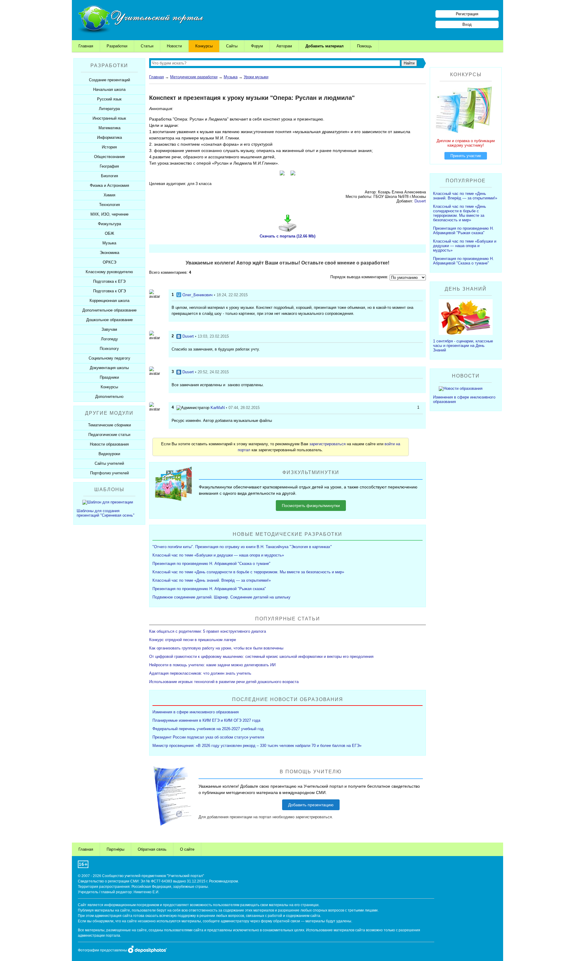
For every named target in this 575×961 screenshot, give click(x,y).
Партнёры (115, 849)
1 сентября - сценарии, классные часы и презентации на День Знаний (463, 345)
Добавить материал (324, 46)
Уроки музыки (256, 77)
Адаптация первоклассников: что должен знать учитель (200, 673)
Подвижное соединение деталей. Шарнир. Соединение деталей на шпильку (221, 597)
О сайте (187, 849)
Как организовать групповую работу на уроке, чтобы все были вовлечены (216, 648)
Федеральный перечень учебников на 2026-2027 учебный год (208, 729)
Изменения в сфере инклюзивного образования (195, 712)
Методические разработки (193, 77)
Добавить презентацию (311, 804)
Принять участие (465, 156)
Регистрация (467, 14)
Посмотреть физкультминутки (311, 505)
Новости (174, 46)
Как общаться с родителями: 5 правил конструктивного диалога (207, 631)
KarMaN (218, 407)
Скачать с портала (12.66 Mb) (287, 236)
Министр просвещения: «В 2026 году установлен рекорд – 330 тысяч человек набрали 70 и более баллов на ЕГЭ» (256, 745)
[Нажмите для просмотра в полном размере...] (282, 174)
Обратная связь (152, 849)
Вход (467, 24)
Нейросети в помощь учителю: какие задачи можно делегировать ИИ (212, 665)
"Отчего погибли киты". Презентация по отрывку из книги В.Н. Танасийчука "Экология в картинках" (242, 547)
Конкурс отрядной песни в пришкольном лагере (192, 639)
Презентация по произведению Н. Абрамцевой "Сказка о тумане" (211, 563)
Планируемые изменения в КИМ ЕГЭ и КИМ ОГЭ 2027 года (206, 720)
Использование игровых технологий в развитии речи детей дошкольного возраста (224, 681)
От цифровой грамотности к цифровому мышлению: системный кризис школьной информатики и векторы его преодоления (261, 656)
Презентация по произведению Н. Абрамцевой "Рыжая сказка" (209, 588)
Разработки (117, 46)
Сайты (231, 46)
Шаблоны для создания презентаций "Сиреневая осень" (105, 513)
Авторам (284, 46)
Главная (85, 46)
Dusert (420, 201)
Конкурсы (204, 46)
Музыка (230, 77)
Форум (257, 46)
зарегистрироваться (327, 444)
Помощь (364, 46)
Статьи (147, 46)
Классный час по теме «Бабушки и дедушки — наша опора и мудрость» (218, 555)
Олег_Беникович (197, 295)
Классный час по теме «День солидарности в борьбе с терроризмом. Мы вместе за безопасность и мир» (248, 572)
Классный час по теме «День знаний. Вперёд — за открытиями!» (211, 580)
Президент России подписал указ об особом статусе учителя (208, 737)
